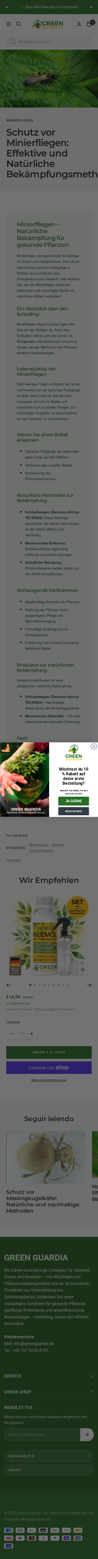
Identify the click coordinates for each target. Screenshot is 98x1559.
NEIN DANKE (73, 811)
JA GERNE (73, 801)
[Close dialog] (94, 746)
